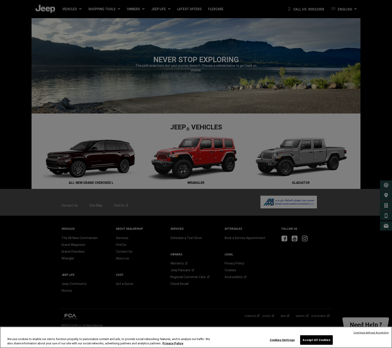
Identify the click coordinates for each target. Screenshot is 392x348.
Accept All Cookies (316, 340)
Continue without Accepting (371, 332)
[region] (196, 337)
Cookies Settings (282, 340)
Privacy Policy (172, 343)
